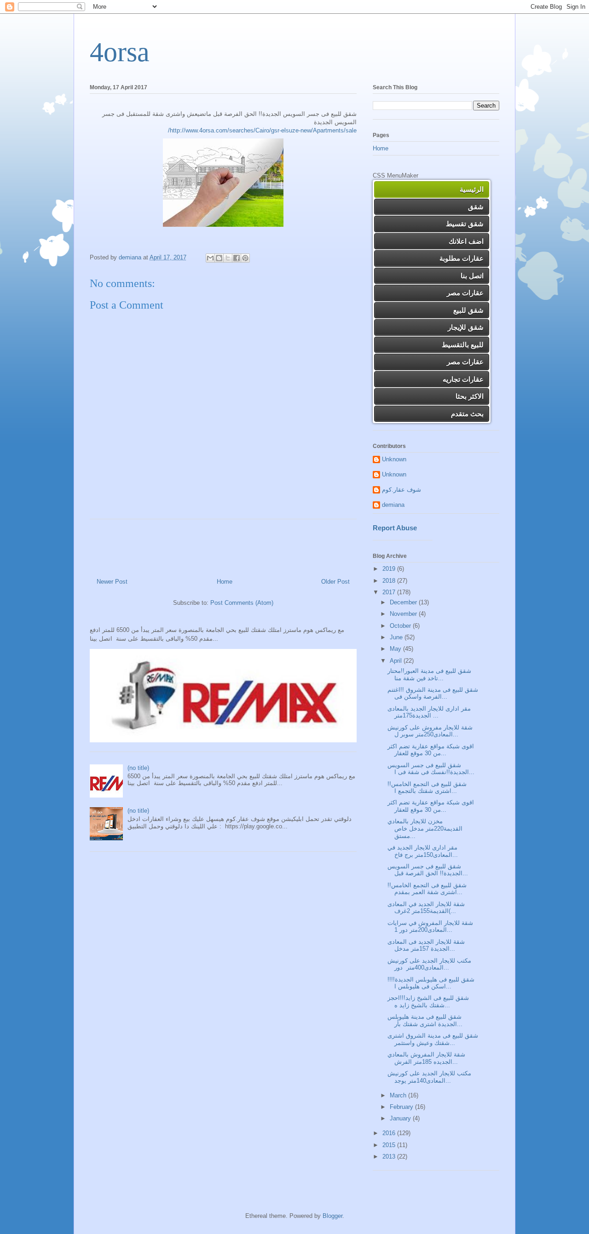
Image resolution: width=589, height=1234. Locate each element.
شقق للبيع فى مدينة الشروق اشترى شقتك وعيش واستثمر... (432, 1039)
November (404, 613)
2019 (389, 568)
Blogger (332, 1215)
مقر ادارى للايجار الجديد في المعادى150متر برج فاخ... (422, 851)
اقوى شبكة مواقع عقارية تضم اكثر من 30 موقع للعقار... (430, 750)
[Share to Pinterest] (245, 258)
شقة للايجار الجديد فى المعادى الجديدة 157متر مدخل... (426, 945)
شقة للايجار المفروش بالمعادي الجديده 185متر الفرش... (426, 1058)
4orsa (120, 52)
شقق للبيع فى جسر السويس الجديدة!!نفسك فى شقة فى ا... (430, 769)
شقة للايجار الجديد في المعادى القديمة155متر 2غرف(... (426, 908)
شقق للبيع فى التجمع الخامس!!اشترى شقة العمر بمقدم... (427, 889)
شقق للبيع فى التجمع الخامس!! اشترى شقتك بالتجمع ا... (427, 788)
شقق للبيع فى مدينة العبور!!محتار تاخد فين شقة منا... (429, 674)
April (397, 660)
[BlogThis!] (219, 258)
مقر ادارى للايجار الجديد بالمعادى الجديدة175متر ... (429, 712)
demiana (393, 504)
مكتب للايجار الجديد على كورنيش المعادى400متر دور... (429, 964)
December (404, 602)
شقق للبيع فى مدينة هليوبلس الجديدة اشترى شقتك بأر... (424, 1020)
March (399, 1095)
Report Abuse (395, 528)
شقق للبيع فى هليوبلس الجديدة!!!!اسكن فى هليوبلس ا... (430, 983)
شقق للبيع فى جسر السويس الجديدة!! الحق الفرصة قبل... (427, 870)
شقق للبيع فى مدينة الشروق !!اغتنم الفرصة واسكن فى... (432, 693)
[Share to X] (227, 258)
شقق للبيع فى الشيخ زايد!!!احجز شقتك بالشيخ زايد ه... (428, 1001)
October (401, 625)
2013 (389, 1156)
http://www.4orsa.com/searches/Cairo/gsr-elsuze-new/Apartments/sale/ (262, 130)
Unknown (394, 459)
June (397, 637)
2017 (389, 592)
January (401, 1118)
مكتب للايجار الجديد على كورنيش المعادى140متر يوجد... (429, 1077)
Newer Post (112, 581)
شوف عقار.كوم (401, 489)
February (402, 1106)
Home (224, 581)
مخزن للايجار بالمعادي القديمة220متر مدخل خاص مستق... (424, 828)
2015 (389, 1145)
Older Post (335, 581)
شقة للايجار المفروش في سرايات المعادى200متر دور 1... (430, 926)
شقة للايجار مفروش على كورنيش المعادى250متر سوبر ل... (430, 731)
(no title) (138, 767)
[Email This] (210, 258)
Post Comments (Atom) (241, 602)
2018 (389, 580)
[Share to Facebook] (236, 258)
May (396, 648)
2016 (389, 1133)
